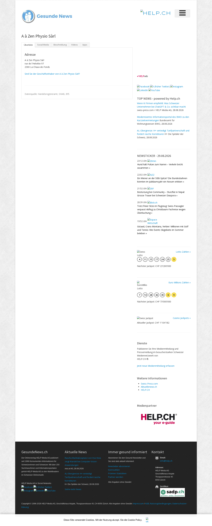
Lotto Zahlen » (183, 251)
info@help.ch (166, 460)
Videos (74, 44)
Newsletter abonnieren (119, 466)
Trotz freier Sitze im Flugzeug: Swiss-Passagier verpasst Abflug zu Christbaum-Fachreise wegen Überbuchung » (161, 209)
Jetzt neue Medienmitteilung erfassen (155, 365)
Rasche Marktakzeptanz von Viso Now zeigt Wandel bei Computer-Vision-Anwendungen (83, 461)
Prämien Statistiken (117, 473)
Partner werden (115, 477)
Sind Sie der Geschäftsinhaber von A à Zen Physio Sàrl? (52, 73)
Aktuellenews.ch (149, 386)
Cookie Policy (135, 519)
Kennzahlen (114, 469)
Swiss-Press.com (149, 383)
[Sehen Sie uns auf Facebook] (143, 86)
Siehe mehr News (73, 489)
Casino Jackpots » (182, 318)
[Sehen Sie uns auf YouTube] (154, 89)
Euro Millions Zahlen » (180, 282)
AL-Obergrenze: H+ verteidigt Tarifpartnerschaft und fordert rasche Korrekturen (82, 477)
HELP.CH (145, 389)
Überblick (28, 45)
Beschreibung (60, 44)
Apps (84, 44)
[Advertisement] (160, 54)
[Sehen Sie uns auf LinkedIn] (142, 89)
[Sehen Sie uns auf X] (160, 86)
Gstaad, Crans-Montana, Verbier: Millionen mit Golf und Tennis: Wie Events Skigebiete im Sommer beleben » (162, 230)
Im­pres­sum (138, 503)
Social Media (43, 44)
